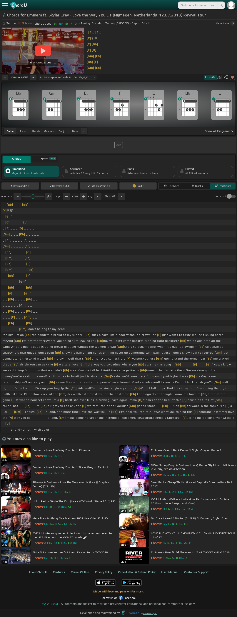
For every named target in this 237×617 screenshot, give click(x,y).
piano (23, 131)
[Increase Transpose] (121, 196)
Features (59, 572)
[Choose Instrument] (84, 131)
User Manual (169, 572)
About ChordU (38, 572)
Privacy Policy (103, 572)
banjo (62, 131)
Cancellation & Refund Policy (137, 572)
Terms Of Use (80, 572)
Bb (109, 195)
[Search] (221, 5)
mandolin (49, 131)
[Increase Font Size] (48, 196)
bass (75, 131)
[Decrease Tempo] (5, 77)
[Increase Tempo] (33, 77)
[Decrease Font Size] (17, 196)
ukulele (36, 131)
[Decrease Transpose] (97, 196)
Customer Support (196, 572)
